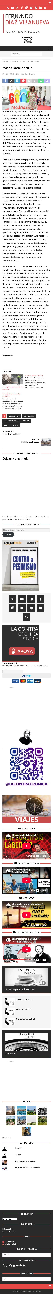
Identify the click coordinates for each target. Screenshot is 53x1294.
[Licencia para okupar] (10, 1002)
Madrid (26, 421)
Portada (18, 1148)
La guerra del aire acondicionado (27, 1168)
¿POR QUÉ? (28, 898)
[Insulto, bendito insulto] (36, 381)
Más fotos (6, 1138)
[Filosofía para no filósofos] (26, 977)
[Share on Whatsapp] (41, 81)
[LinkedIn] (40, 7)
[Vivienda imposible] (10, 1011)
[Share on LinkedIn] (17, 81)
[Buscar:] (26, 54)
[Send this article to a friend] (29, 81)
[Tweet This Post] (11, 81)
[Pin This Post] (23, 81)
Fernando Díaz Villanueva (26, 74)
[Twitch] (26, 7)
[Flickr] (31, 7)
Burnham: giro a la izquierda (25, 1161)
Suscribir (8, 534)
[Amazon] (45, 7)
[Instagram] (17, 7)
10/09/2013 (9, 74)
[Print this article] (35, 81)
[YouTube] (12, 7)
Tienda (18, 1154)
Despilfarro (29, 416)
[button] (49, 2)
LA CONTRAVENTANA (28, 863)
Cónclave (10, 1053)
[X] (3, 1265)
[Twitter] (8, 7)
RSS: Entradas (7, 1229)
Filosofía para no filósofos (19, 989)
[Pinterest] (36, 7)
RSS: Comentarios (8, 1231)
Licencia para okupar (24, 999)
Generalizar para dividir (25, 1019)
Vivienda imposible (23, 1009)
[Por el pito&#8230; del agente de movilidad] (12, 380)
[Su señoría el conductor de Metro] (13, 401)
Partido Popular (11, 425)
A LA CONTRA (28, 828)
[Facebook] (22, 7)
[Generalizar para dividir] (10, 1021)
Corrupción (14, 416)
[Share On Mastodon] (47, 81)
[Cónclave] (26, 1042)
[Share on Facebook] (5, 81)
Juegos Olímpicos (11, 421)
